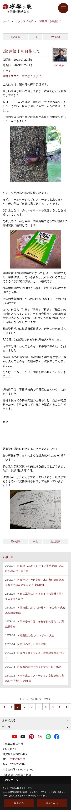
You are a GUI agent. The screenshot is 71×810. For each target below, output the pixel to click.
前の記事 (16, 37)
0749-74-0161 (17, 759)
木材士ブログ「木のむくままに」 (23, 76)
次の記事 (55, 37)
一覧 (35, 37)
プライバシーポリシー (39, 792)
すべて (7, 70)
